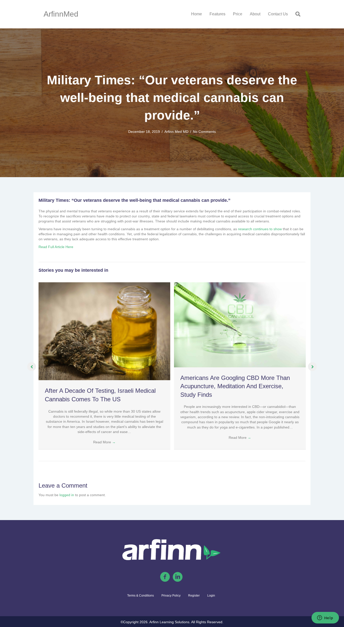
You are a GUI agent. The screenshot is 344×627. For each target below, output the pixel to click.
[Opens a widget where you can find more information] (325, 618)
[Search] (296, 14)
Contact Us (278, 14)
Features (217, 14)
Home (196, 14)
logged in (66, 495)
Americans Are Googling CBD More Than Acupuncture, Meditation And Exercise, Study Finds (235, 386)
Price (237, 14)
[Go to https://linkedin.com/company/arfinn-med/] (178, 577)
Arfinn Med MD (176, 132)
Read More (104, 442)
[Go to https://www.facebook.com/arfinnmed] (165, 577)
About (255, 14)
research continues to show (260, 229)
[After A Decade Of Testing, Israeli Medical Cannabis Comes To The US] (104, 331)
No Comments (204, 132)
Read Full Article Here (56, 247)
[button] (31, 366)
